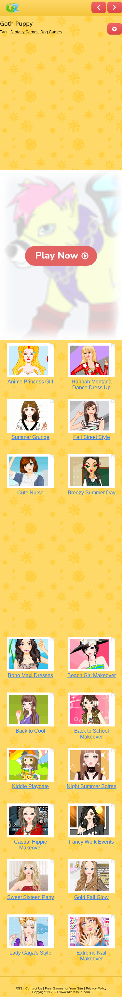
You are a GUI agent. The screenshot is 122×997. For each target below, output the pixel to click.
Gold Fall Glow (91, 897)
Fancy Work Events (91, 842)
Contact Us (33, 988)
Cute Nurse (30, 492)
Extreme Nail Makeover (91, 955)
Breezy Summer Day (91, 492)
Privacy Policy (96, 988)
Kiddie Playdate (30, 786)
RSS (19, 988)
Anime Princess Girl (30, 381)
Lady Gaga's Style (30, 953)
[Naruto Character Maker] (114, 7)
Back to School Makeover (91, 734)
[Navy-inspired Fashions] (98, 7)
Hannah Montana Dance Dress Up (92, 384)
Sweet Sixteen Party (30, 897)
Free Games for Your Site (64, 988)
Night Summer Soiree (91, 786)
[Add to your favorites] (114, 29)
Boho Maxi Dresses (30, 675)
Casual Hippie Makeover (30, 844)
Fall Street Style (91, 437)
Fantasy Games (24, 32)
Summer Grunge (30, 437)
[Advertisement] (61, 104)
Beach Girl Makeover (91, 675)
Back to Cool (30, 731)
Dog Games (51, 32)
